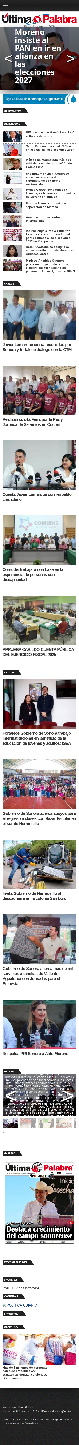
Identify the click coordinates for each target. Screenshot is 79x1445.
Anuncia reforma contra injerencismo (43, 218)
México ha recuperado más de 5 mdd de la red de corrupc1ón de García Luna (49, 163)
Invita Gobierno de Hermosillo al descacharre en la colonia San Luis (34, 896)
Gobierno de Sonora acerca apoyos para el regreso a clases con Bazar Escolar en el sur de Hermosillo (39, 818)
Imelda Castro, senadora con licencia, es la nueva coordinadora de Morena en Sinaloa (50, 193)
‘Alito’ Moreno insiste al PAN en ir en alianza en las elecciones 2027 (50, 147)
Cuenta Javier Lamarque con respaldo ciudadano (37, 497)
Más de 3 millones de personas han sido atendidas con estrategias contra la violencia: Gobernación (25, 1373)
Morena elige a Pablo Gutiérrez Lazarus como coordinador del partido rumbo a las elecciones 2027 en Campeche (48, 236)
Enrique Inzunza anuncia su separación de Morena (46, 205)
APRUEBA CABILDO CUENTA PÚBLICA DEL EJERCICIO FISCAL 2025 (38, 652)
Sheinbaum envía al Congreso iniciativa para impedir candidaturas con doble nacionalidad (47, 179)
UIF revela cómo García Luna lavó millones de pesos (50, 134)
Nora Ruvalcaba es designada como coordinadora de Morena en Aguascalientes (50, 250)
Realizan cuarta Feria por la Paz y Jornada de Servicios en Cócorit (33, 422)
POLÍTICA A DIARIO (21, 1305)
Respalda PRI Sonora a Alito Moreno (35, 1053)
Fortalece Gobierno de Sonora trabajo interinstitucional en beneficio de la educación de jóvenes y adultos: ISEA (37, 738)
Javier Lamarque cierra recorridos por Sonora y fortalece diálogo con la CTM (37, 347)
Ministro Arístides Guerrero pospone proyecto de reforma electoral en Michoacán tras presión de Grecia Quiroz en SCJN (50, 266)
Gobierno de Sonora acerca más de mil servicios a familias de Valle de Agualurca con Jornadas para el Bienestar (38, 976)
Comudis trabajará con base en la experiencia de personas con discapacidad (33, 574)
